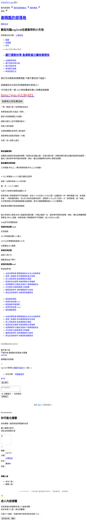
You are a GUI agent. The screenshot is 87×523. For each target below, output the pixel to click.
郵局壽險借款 (10, 299)
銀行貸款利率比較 (12, 63)
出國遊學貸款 (10, 60)
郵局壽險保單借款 (12, 304)
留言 (21, 368)
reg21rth (4, 355)
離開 (13, 518)
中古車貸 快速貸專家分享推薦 (17, 287)
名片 (7, 45)
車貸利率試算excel (12, 302)
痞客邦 (16, 368)
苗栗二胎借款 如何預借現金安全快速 (20, 276)
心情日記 (19, 35)
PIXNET (26, 491)
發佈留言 (5, 396)
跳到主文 (4, 24)
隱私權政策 (56, 491)
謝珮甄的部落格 (13, 18)
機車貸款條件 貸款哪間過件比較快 (19, 290)
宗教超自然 (19, 374)
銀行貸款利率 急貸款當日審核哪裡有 (27, 54)
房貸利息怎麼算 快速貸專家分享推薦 (20, 282)
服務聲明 (65, 491)
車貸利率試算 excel (13, 307)
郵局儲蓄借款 (10, 310)
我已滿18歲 (5, 518)
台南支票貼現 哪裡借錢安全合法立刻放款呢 (22, 273)
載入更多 (5, 382)
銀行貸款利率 (10, 66)
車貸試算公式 (10, 71)
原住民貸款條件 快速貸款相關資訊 (19, 293)
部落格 (8, 43)
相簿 (7, 40)
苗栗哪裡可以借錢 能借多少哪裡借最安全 (22, 284)
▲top (3, 378)
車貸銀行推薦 (10, 69)
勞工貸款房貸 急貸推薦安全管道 (18, 279)
